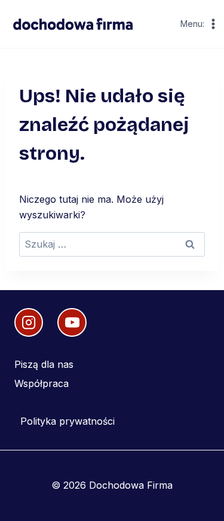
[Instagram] (28, 322)
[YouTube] (71, 322)
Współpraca (41, 383)
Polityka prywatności (67, 421)
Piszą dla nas (43, 364)
